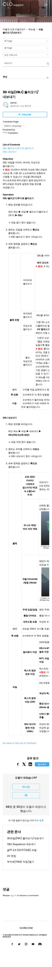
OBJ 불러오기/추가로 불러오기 (18, 148)
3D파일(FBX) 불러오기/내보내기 (25, 838)
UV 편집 (11, 856)
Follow (26, 114)
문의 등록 (39, 820)
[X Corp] (24, 765)
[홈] (13, 5)
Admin (13, 102)
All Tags (8, 40)
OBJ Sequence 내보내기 (21, 844)
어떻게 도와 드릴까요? (14, 29)
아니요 (26, 787)
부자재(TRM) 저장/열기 (20, 861)
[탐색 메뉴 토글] (44, 5)
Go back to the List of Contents (19, 743)
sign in (13, 895)
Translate (13, 132)
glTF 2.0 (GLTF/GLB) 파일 (22, 850)
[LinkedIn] (30, 765)
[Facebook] (18, 765)
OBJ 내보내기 (10, 151)
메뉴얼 (32, 29)
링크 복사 (42, 764)
